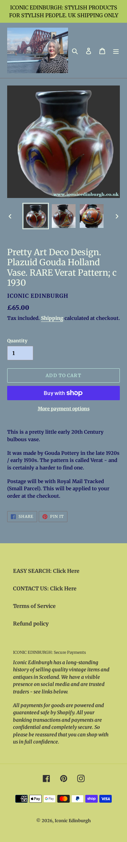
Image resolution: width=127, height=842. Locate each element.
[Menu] (116, 50)
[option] (36, 216)
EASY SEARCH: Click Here (46, 571)
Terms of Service (34, 606)
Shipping (52, 318)
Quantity (17, 341)
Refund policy (31, 623)
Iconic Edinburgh (73, 820)
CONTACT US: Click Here (45, 588)
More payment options (64, 409)
